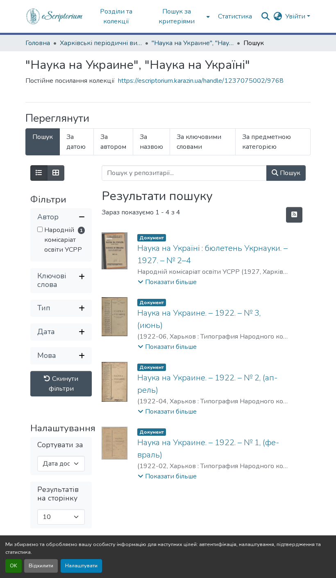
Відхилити (41, 565)
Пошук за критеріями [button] (177, 16)
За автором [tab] (113, 141)
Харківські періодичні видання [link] (101, 43)
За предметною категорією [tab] (266, 141)
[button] (54, 16)
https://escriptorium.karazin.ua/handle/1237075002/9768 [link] (201, 80)
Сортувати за (60, 445)
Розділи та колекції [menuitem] (116, 16)
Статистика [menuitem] (235, 16)
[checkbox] (40, 229)
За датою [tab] (76, 141)
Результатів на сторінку (58, 494)
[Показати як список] (39, 173)
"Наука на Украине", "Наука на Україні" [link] (193, 43)
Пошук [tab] (42, 136)
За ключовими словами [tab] (199, 141)
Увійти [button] (296, 16)
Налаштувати (81, 565)
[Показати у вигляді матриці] (55, 173)
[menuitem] (179, 16)
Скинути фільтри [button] (64, 383)
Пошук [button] (289, 172)
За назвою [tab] (151, 141)
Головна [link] (37, 43)
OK (13, 565)
